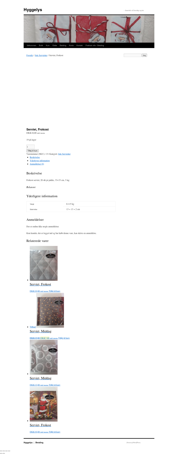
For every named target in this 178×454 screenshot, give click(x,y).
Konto (71, 45)
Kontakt (79, 45)
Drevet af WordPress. (134, 442)
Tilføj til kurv (33, 151)
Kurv (48, 45)
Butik (41, 45)
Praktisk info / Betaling (95, 45)
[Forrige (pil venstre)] (1, 453)
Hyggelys (33, 9)
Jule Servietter (41, 55)
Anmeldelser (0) (37, 163)
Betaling (63, 45)
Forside (29, 55)
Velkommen (31, 45)
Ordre (54, 45)
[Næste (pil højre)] (4, 453)
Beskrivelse (35, 157)
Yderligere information (40, 160)
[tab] (72, 157)
